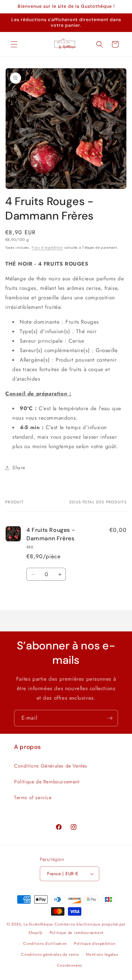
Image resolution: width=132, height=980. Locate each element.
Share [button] (18, 467)
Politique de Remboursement (47, 781)
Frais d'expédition (47, 247)
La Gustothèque (38, 924)
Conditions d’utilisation (45, 943)
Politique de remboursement (76, 932)
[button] (14, 44)
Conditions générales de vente (50, 954)
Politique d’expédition (94, 943)
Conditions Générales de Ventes (50, 765)
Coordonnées (69, 965)
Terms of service (33, 797)
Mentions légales (102, 954)
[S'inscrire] (110, 718)
